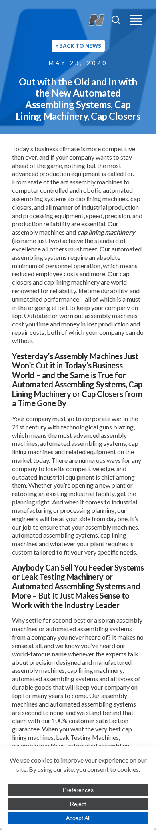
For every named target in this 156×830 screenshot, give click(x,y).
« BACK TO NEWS (78, 46)
